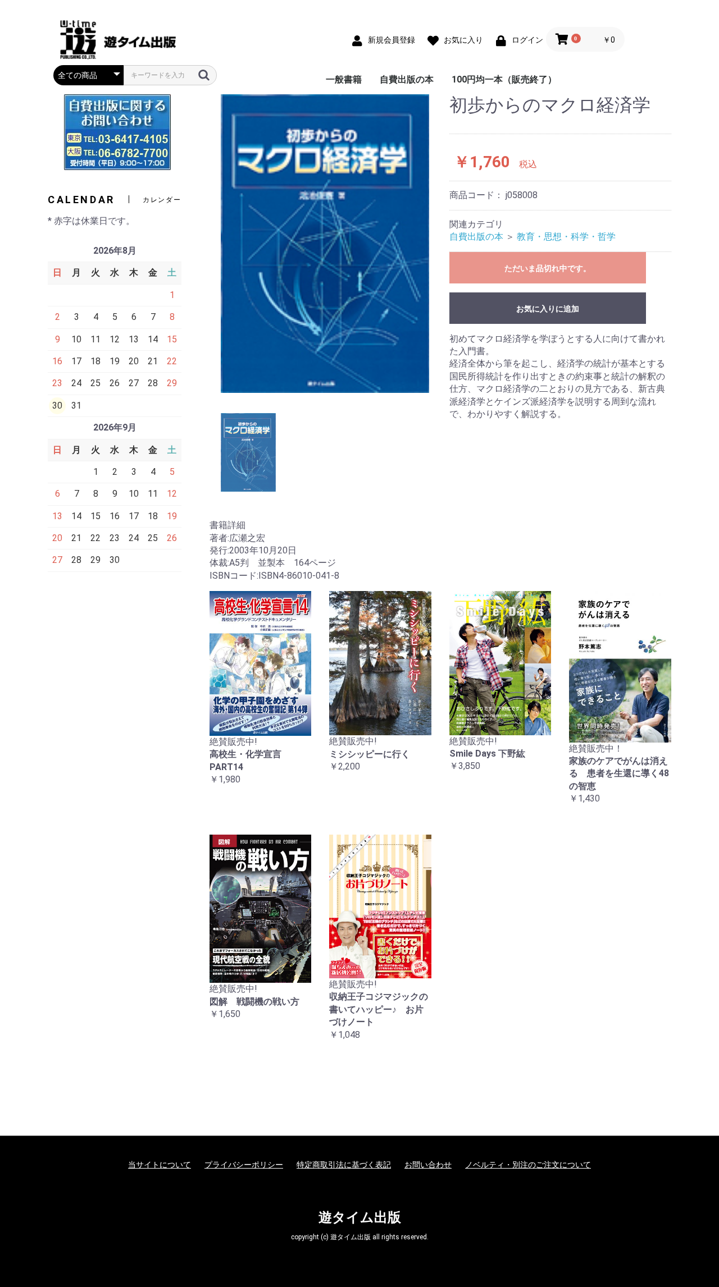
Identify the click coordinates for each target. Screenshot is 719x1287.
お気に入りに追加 (547, 308)
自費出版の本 (407, 79)
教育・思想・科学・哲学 (566, 236)
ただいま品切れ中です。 (547, 268)
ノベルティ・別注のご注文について (528, 1164)
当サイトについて (159, 1164)
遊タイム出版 (359, 1217)
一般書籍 (344, 79)
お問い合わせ (428, 1164)
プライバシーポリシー (243, 1164)
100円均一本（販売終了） (504, 79)
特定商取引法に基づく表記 (344, 1164)
